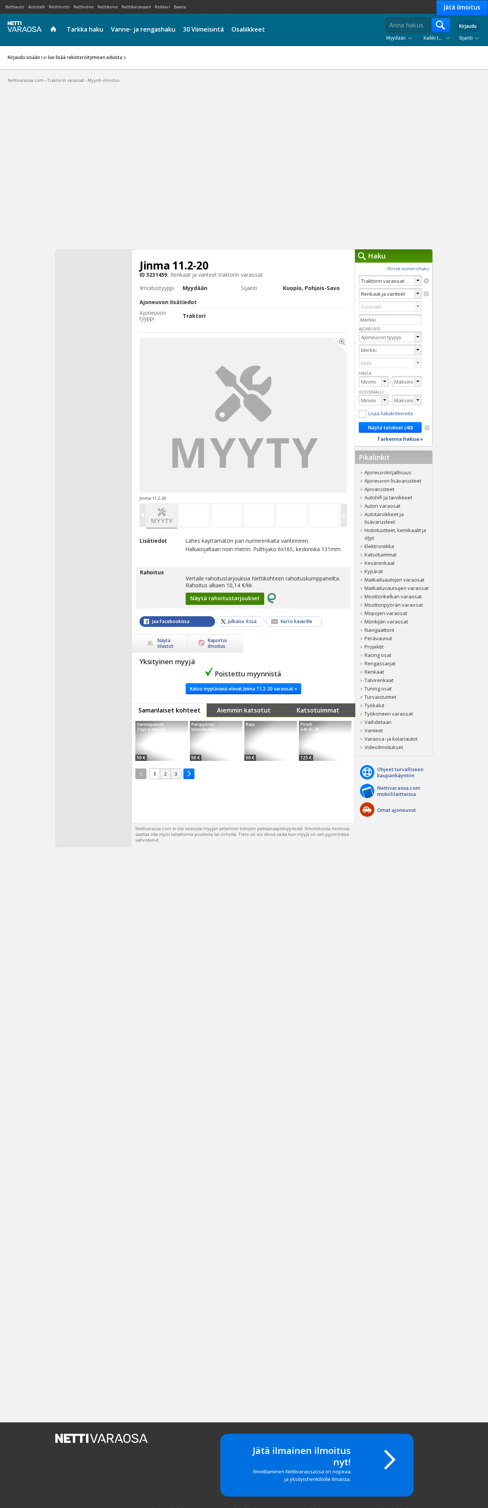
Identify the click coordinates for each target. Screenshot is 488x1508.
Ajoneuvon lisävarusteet (392, 480)
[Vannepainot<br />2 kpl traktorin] (161, 741)
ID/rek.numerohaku (408, 268)
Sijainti (466, 38)
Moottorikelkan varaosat (393, 596)
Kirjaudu (468, 26)
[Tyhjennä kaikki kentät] (427, 428)
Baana (180, 7)
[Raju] (270, 741)
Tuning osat (378, 688)
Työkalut (374, 705)
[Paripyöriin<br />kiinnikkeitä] (216, 741)
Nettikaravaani (136, 7)
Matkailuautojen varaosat (394, 579)
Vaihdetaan (378, 722)
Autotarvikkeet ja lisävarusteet (384, 518)
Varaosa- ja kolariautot (390, 738)
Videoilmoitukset (383, 747)
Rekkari (162, 7)
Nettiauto (14, 7)
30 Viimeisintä (203, 29)
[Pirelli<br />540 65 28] (325, 741)
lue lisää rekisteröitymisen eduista (85, 57)
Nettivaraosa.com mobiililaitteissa (398, 791)
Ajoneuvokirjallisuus (387, 472)
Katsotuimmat (318, 710)
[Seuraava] (188, 773)
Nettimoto (59, 7)
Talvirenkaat (378, 680)
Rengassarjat (379, 663)
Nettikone (108, 7)
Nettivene (84, 7)
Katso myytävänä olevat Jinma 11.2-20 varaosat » (243, 688)
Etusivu (54, 30)
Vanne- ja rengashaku (143, 29)
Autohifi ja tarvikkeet (388, 497)
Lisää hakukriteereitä (390, 413)
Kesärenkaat (379, 563)
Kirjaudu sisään (24, 57)
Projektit (374, 646)
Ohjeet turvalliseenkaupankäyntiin (400, 772)
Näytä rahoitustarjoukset (225, 598)
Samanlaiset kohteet (169, 710)
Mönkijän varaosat (386, 621)
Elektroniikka (379, 546)
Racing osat (377, 655)
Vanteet (373, 730)
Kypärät (373, 571)
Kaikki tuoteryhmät (438, 38)
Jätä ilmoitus (462, 7)
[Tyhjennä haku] (426, 281)
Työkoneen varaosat (388, 713)
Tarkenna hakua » (400, 438)
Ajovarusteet (379, 489)
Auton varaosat (382, 505)
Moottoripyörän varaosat (393, 604)
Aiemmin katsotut (244, 710)
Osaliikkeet (248, 29)
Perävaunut (378, 638)
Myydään (396, 38)
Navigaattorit (379, 629)
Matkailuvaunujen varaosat (396, 588)
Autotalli (36, 7)
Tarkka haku (85, 29)
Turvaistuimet (380, 696)
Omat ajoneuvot (396, 810)
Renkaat (374, 671)
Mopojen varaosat (385, 613)
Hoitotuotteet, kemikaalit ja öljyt (395, 534)
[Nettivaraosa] (23, 29)
